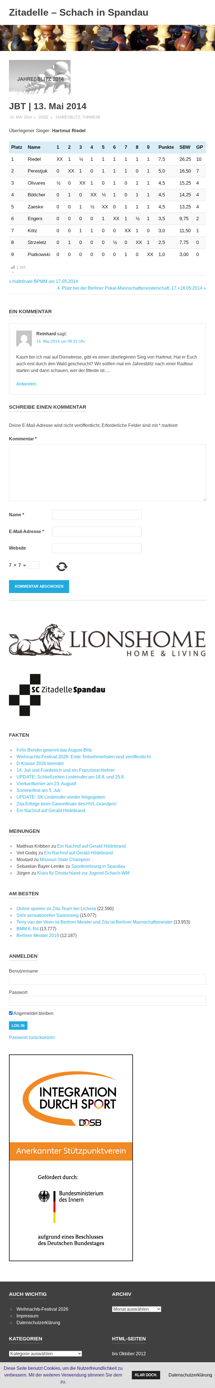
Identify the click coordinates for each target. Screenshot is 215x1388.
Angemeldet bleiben (33, 1013)
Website (17, 548)
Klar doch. (146, 1375)
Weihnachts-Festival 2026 (42, 1309)
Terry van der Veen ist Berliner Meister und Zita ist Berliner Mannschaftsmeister (94, 922)
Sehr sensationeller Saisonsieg (48, 915)
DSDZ (43, 117)
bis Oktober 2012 (129, 1353)
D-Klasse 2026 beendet (40, 763)
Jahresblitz (67, 117)
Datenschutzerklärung (38, 1322)
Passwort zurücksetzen (32, 1037)
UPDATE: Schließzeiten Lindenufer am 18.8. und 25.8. (71, 777)
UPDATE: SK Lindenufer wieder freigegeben (61, 797)
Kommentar (23, 438)
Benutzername (23, 971)
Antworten (26, 384)
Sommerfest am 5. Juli (38, 790)
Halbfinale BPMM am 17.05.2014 (45, 281)
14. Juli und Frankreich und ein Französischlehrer (66, 770)
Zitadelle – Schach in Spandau (78, 12)
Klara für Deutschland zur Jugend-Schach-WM (83, 873)
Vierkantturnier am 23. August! (46, 783)
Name (16, 514)
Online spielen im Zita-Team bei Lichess (56, 908)
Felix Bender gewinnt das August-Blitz (54, 750)
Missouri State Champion (65, 859)
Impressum (27, 1315)
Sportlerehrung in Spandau (98, 866)
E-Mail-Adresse (26, 531)
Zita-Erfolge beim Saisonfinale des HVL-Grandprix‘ (67, 803)
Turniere (91, 117)
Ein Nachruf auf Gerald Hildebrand (51, 810)
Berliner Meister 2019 (38, 935)
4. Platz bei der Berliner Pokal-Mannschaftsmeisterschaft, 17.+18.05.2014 (129, 288)
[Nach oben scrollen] (205, 1378)
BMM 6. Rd (28, 928)
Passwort (18, 992)
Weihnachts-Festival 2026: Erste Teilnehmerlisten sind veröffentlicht (84, 756)
